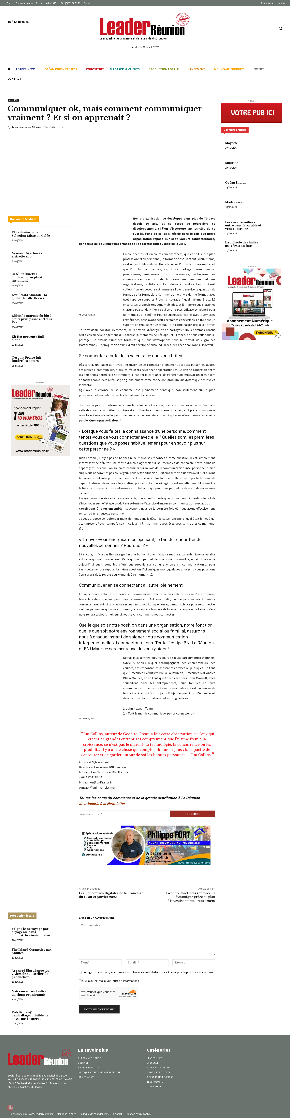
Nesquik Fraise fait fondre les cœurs (26, 359)
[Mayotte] (271, 148)
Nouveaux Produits (23, 219)
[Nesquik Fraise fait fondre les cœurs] (61, 362)
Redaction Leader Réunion (26, 127)
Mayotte (231, 143)
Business (13, 100)
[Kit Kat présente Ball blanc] (61, 342)
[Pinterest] (175, 127)
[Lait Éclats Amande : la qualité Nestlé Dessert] (61, 300)
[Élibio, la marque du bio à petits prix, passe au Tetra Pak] (61, 321)
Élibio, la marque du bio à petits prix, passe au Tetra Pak (32, 319)
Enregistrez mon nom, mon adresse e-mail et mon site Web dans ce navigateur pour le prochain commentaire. (148, 972)
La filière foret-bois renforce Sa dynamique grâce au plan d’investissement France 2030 (190, 897)
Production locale (22, 915)
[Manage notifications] (10, 1108)
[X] (165, 127)
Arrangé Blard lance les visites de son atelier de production (30, 974)
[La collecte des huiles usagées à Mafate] (271, 247)
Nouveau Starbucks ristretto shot (27, 255)
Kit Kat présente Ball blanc (28, 338)
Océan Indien (235, 183)
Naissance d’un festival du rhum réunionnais (30, 993)
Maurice (231, 163)
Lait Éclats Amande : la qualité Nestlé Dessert (29, 296)
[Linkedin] (265, 28)
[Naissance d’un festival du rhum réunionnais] (61, 996)
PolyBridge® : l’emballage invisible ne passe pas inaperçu (30, 1016)
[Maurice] (271, 167)
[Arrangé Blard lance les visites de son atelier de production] (61, 975)
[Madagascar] (271, 207)
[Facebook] (257, 28)
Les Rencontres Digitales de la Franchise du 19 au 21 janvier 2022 (111, 895)
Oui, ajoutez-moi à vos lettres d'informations (110, 980)
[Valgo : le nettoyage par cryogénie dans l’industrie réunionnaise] (61, 934)
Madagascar (234, 202)
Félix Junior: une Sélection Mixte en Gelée (31, 234)
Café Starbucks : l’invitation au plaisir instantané (28, 277)
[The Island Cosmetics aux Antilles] (61, 954)
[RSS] (272, 28)
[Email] (193, 127)
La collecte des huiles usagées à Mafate (241, 244)
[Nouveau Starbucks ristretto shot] (61, 258)
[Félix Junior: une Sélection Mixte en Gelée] (61, 237)
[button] (280, 28)
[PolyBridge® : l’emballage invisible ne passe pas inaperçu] (61, 1017)
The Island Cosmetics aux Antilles (31, 951)
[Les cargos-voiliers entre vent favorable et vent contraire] (271, 227)
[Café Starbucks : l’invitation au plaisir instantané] (61, 279)
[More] (211, 127)
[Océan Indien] (271, 187)
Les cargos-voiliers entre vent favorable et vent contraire (243, 226)
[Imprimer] (202, 127)
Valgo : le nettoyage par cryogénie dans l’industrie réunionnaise (31, 932)
